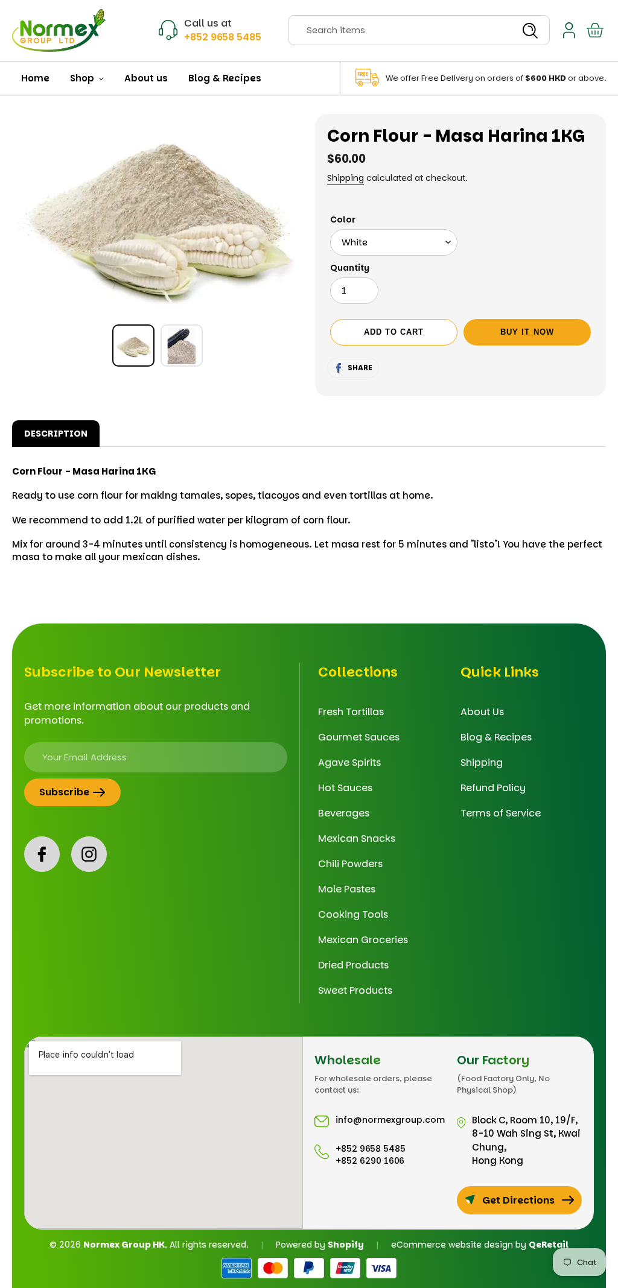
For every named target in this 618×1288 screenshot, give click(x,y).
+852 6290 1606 (370, 1161)
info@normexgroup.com (390, 1120)
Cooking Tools (353, 914)
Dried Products (353, 965)
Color (342, 219)
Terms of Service (500, 813)
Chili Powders (350, 864)
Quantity (349, 268)
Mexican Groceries (363, 940)
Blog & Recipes (496, 737)
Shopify (346, 1245)
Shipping (345, 178)
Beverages (343, 813)
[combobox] (419, 30)
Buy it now (526, 331)
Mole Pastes (346, 889)
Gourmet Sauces (359, 737)
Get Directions (518, 1200)
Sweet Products (355, 990)
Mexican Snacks (356, 838)
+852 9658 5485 (222, 37)
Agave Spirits (349, 762)
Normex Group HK (124, 1245)
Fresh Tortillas (351, 712)
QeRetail (549, 1245)
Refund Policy (493, 788)
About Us (482, 712)
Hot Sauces (345, 788)
